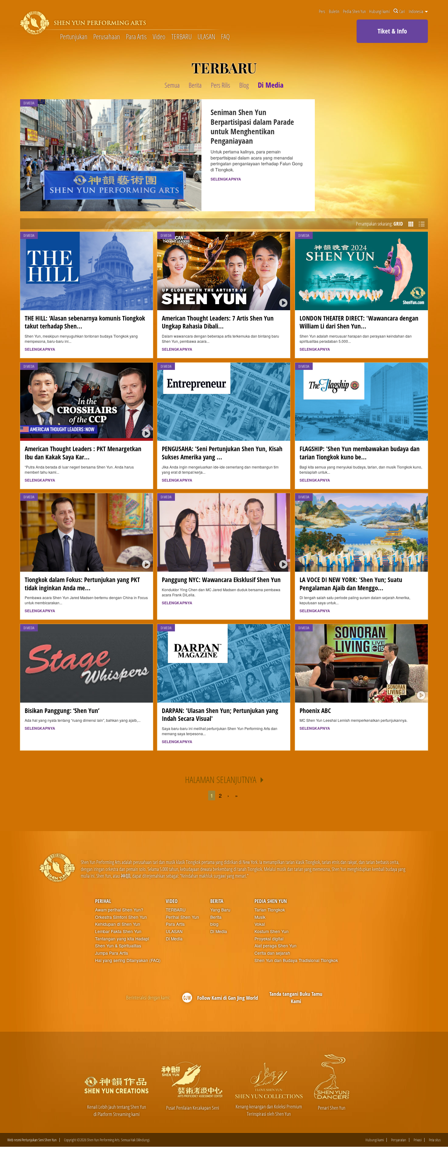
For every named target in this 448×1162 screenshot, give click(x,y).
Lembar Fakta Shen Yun (118, 931)
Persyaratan (398, 1140)
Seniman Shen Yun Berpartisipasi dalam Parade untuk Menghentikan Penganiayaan (252, 126)
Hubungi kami (379, 11)
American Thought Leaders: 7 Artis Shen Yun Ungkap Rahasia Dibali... (218, 322)
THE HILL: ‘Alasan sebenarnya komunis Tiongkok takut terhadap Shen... (85, 322)
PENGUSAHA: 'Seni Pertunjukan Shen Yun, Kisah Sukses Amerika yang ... (222, 452)
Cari (402, 11)
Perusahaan (106, 37)
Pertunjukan (73, 37)
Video (159, 37)
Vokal (259, 924)
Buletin (334, 11)
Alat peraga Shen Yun (275, 946)
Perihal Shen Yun (182, 917)
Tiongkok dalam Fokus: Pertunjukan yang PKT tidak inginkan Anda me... (82, 583)
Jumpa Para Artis (111, 953)
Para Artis (136, 37)
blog (214, 924)
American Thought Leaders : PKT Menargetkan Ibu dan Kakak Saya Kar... (83, 452)
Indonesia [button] (416, 11)
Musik (259, 917)
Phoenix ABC (315, 710)
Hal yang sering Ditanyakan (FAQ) (128, 960)
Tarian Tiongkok (269, 910)
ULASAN (206, 37)
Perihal (103, 901)
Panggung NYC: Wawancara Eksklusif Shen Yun (221, 579)
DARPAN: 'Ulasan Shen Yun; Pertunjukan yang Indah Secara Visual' (220, 714)
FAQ (225, 37)
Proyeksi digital (268, 939)
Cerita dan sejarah (272, 953)
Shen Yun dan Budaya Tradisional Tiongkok (296, 960)
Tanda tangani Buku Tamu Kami (295, 997)
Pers (322, 11)
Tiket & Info (392, 31)
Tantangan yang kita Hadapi (122, 939)
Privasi (417, 1140)
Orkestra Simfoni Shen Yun (121, 917)
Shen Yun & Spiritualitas (118, 946)
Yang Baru (220, 910)
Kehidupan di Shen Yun (117, 924)
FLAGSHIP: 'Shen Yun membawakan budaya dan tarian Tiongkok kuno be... (360, 452)
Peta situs (435, 1140)
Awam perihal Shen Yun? (119, 910)
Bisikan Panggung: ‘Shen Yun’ (62, 710)
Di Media (174, 939)
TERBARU (181, 37)
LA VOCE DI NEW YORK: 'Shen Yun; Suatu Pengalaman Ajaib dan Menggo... (351, 583)
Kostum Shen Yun (271, 931)
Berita (216, 901)
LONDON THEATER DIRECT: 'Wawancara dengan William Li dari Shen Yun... (359, 322)
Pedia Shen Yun (354, 11)
